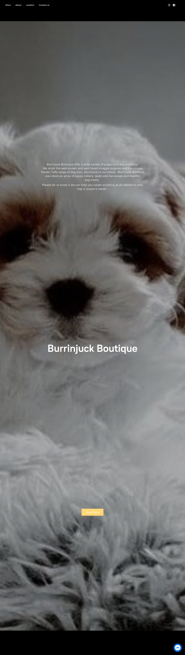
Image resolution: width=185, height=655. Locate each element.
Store (8, 5)
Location (30, 5)
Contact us (44, 5)
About (18, 5)
